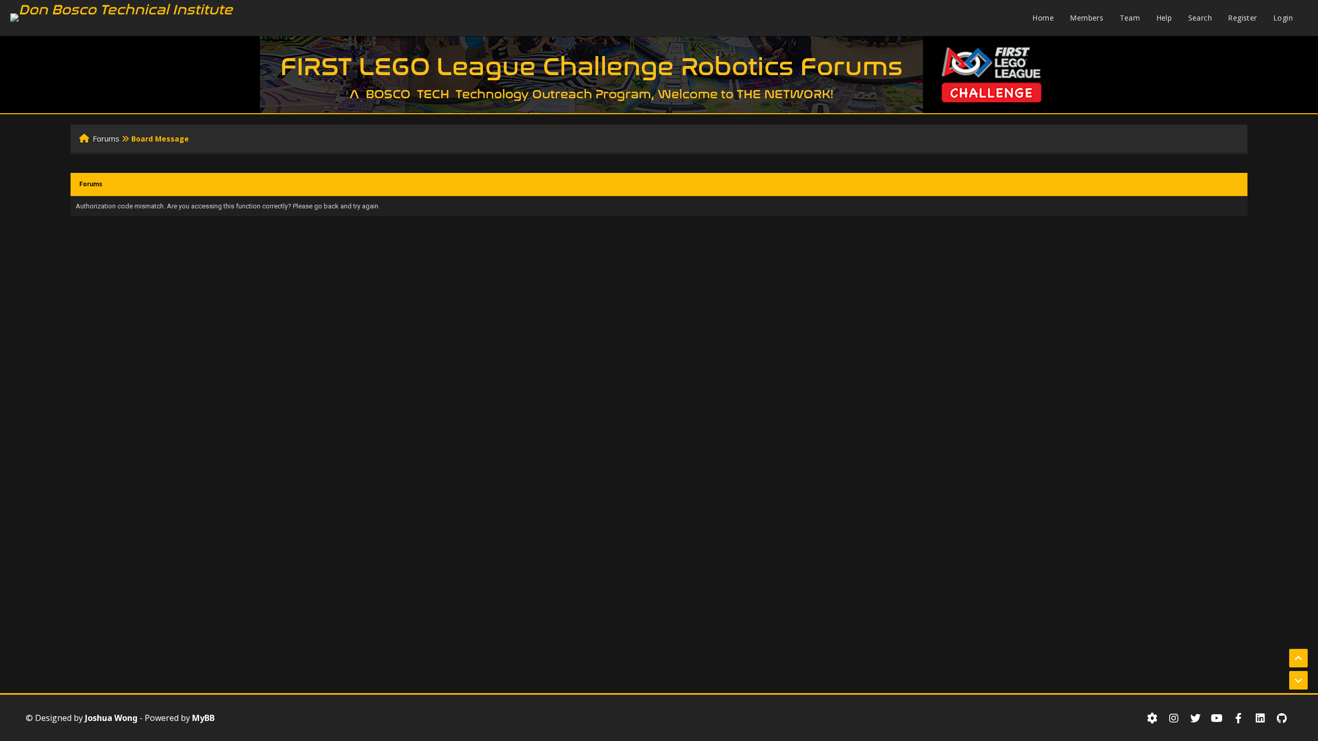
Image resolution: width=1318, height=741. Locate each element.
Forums (106, 138)
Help (1164, 18)
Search (1200, 18)
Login (1283, 18)
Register (1242, 18)
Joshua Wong (111, 718)
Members (1086, 18)
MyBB (203, 718)
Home (1043, 18)
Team (1130, 18)
